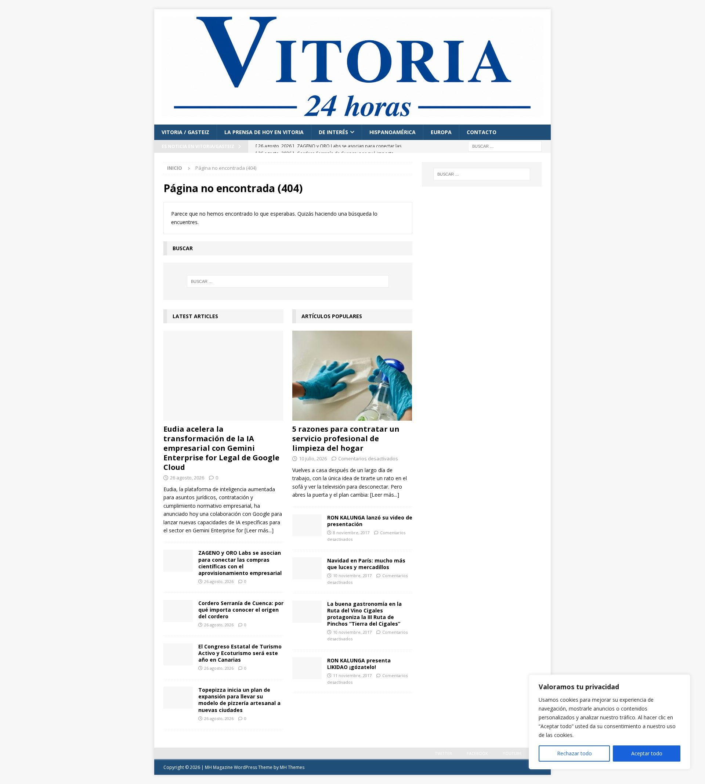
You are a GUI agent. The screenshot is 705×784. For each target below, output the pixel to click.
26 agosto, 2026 (187, 477)
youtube (512, 753)
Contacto (481, 132)
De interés (333, 132)
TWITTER (443, 753)
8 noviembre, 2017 (351, 532)
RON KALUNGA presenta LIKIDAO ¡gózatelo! (359, 663)
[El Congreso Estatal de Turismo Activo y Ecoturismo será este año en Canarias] (178, 654)
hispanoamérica (392, 132)
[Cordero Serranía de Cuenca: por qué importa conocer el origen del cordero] (178, 611)
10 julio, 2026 (313, 458)
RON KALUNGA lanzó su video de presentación (369, 521)
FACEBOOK (477, 753)
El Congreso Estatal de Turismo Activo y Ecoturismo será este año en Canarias (240, 653)
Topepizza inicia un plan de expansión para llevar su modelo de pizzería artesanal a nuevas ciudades (239, 699)
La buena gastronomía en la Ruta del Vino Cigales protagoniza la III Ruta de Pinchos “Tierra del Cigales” (364, 613)
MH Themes (292, 767)
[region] (609, 722)
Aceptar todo (646, 753)
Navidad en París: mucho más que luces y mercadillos (366, 564)
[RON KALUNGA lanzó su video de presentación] (307, 525)
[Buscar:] (505, 145)
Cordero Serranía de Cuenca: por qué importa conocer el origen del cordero (240, 610)
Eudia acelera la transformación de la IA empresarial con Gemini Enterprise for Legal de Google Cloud (221, 448)
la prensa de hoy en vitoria (264, 132)
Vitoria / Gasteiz (185, 132)
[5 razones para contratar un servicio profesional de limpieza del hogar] (352, 376)
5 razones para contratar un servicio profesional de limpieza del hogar (346, 438)
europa (441, 132)
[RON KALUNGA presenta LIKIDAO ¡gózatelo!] (307, 668)
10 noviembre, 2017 (352, 575)
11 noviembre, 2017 (352, 675)
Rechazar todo (574, 753)
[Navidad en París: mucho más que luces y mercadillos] (307, 568)
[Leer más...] (259, 530)
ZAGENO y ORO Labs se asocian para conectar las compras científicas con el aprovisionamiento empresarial (240, 562)
